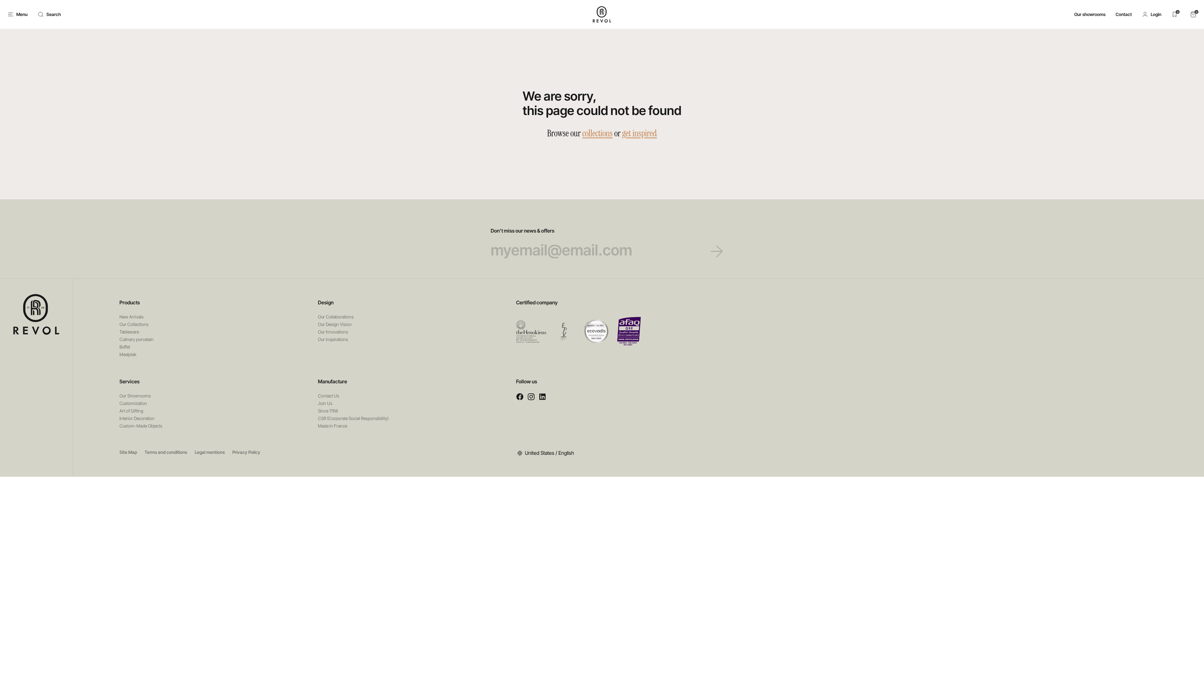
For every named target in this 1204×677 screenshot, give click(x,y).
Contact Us (328, 395)
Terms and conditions (166, 452)
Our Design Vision (335, 324)
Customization (133, 403)
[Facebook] (520, 397)
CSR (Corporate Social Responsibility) (353, 418)
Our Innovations (333, 331)
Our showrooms (1090, 14)
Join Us (325, 403)
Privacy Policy (246, 452)
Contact (1124, 14)
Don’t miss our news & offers (522, 231)
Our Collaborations (336, 316)
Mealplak (127, 354)
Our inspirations (333, 339)
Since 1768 (328, 410)
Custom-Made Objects (140, 425)
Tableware (129, 331)
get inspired (639, 133)
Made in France (332, 425)
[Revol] (36, 314)
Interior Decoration (137, 418)
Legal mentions (210, 452)
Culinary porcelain (136, 339)
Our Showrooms (135, 395)
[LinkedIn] (542, 397)
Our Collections (134, 324)
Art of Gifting (131, 410)
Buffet (124, 346)
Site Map (128, 452)
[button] (1151, 14)
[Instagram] (531, 397)
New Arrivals (131, 316)
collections (597, 133)
